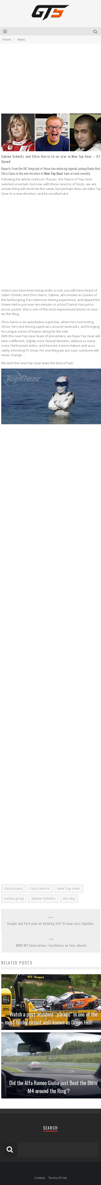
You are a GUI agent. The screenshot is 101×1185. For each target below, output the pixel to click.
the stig (69, 898)
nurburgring (14, 898)
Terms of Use (57, 1178)
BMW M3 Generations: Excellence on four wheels (51, 945)
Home (6, 39)
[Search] (96, 31)
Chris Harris (40, 888)
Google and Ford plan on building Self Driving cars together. (51, 923)
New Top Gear (68, 888)
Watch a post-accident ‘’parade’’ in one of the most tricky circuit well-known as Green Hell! (51, 1018)
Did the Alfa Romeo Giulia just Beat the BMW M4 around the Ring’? (53, 1087)
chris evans (13, 888)
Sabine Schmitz (43, 898)
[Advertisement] (42, 78)
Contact (39, 1178)
